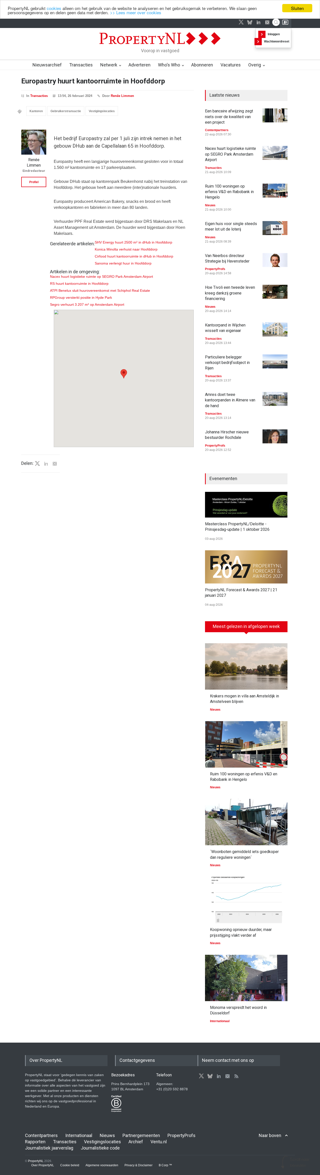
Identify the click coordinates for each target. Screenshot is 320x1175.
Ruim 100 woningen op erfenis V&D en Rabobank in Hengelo (229, 192)
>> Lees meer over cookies (135, 12)
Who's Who (169, 64)
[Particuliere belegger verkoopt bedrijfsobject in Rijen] (275, 361)
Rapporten (35, 1141)
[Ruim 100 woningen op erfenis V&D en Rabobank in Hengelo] (275, 191)
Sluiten (297, 8)
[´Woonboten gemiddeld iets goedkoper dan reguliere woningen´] (246, 822)
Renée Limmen (122, 96)
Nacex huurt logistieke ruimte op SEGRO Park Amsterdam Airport (101, 277)
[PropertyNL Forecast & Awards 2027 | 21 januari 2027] (246, 567)
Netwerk (108, 64)
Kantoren (36, 111)
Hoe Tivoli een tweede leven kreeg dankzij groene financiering (230, 293)
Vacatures (230, 64)
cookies (54, 8)
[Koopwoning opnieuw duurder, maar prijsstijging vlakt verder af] (246, 900)
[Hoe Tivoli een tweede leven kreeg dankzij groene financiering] (275, 292)
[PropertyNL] (160, 46)
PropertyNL (36, 1161)
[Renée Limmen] (33, 142)
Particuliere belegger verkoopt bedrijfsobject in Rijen (227, 363)
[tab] (246, 628)
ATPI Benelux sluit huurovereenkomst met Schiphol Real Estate (100, 291)
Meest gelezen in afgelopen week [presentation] (246, 626)
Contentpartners (216, 130)
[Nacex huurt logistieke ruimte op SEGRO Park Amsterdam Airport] (275, 153)
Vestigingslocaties (102, 111)
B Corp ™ (165, 1165)
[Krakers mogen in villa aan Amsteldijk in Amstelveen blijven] (246, 666)
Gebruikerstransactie (65, 111)
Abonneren (202, 64)
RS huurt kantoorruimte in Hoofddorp (79, 284)
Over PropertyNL (42, 1165)
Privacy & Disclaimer (138, 1165)
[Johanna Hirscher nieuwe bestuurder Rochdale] (275, 436)
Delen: (27, 463)
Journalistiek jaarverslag (49, 1148)
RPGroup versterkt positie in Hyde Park (81, 297)
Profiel (33, 182)
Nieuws (210, 205)
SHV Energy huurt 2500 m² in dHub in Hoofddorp (133, 242)
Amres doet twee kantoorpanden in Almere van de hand (230, 400)
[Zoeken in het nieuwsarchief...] (276, 22)
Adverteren (139, 64)
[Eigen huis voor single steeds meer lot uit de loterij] (275, 228)
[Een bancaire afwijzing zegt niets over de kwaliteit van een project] (275, 115)
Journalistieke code (100, 1148)
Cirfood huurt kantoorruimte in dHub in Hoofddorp (134, 256)
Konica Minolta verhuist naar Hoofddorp (126, 249)
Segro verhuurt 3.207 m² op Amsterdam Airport (87, 304)
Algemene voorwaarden (102, 1165)
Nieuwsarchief (47, 64)
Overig (254, 64)
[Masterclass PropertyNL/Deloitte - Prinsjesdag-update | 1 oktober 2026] (246, 505)
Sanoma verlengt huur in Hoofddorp (123, 263)
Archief (135, 1141)
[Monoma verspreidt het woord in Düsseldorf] (246, 978)
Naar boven (270, 1135)
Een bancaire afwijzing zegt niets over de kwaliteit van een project (229, 117)
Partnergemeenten (141, 1135)
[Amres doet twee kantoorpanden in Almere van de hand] (275, 399)
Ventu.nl (158, 1141)
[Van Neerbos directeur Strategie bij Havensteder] (275, 260)
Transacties (81, 64)
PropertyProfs (215, 269)
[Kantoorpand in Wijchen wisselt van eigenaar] (275, 329)
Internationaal (220, 1021)
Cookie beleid (69, 1165)
